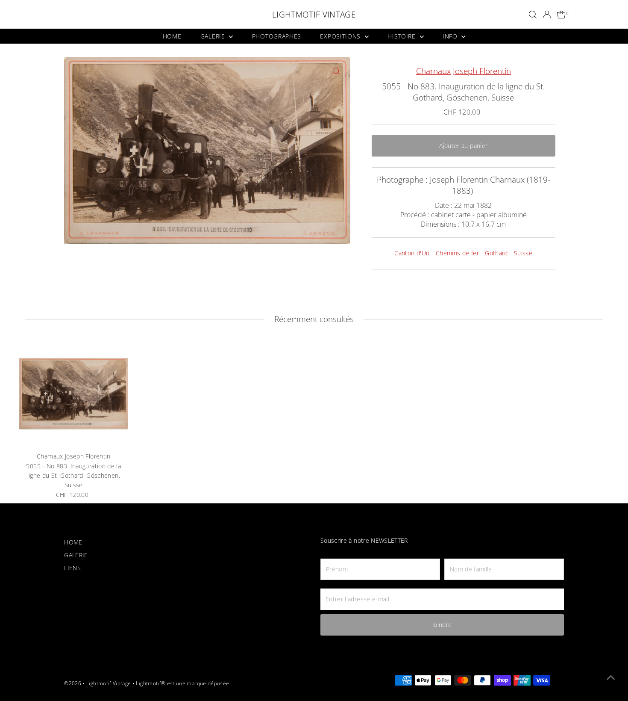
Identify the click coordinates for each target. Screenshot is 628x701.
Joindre (442, 625)
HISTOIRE (402, 36)
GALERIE (213, 36)
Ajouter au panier (463, 146)
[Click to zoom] (336, 70)
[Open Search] (533, 14)
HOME (172, 36)
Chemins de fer (457, 253)
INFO (451, 36)
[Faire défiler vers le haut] (610, 677)
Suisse (523, 253)
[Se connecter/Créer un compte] (547, 14)
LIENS (72, 568)
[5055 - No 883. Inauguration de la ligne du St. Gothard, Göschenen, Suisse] (73, 393)
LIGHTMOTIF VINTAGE (314, 14)
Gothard (496, 253)
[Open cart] (561, 15)
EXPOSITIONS (341, 36)
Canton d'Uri (411, 253)
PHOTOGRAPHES (276, 36)
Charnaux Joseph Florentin (463, 71)
